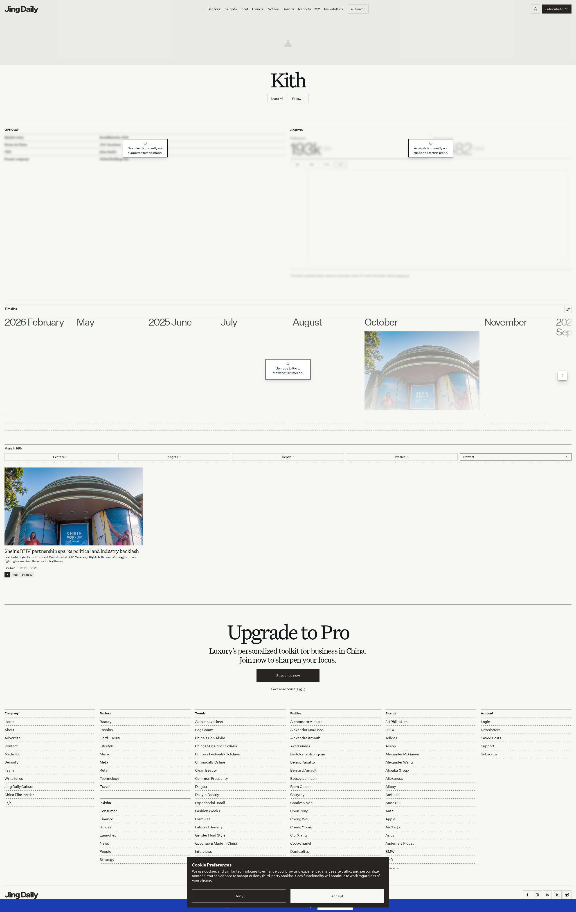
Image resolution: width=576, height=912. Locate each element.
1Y (340, 164)
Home (9, 721)
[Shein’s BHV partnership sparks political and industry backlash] (73, 506)
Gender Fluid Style (210, 835)
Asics (389, 835)
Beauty (105, 721)
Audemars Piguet (399, 843)
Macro (105, 754)
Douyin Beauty (207, 794)
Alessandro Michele (306, 721)
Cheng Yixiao (301, 827)
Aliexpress (394, 778)
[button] (535, 9)
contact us (402, 275)
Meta (104, 762)
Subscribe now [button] (288, 675)
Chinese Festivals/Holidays (217, 754)
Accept (337, 896)
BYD (389, 859)
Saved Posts (491, 738)
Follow (296, 98)
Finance (106, 819)
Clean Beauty (206, 770)
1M (297, 164)
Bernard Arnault (303, 770)
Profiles (273, 9)
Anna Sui (392, 802)
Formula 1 (203, 819)
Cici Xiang (298, 835)
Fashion (106, 729)
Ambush (392, 794)
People (105, 851)
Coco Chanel (300, 843)
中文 (8, 802)
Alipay (390, 786)
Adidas (391, 738)
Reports (304, 9)
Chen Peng (299, 811)
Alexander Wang (399, 762)
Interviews (203, 851)
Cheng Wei (299, 819)
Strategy (27, 574)
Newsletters (334, 9)
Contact (11, 746)
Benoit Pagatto (302, 762)
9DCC (390, 729)
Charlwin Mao (301, 802)
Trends (257, 9)
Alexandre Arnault (305, 738)
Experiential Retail (210, 802)
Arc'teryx (393, 827)
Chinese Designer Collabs (216, 746)
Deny (238, 896)
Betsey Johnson (303, 778)
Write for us (13, 778)
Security (11, 762)
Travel (105, 786)
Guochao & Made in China (216, 843)
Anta (389, 811)
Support (487, 746)
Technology (109, 778)
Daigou (201, 786)
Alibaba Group (397, 770)
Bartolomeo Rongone (307, 754)
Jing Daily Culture (18, 786)
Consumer (108, 811)
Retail (14, 574)
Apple (390, 819)
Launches (108, 835)
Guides (105, 827)
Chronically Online (210, 762)
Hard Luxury (110, 738)
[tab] (359, 146)
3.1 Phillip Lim (396, 721)
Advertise (12, 738)
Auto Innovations (209, 721)
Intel (244, 9)
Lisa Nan (9, 568)
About (9, 729)
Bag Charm (204, 729)
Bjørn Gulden (301, 786)
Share (275, 98)
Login (301, 689)
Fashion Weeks (207, 811)
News (104, 843)
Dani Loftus (299, 851)
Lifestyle (107, 746)
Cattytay (297, 794)
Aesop (390, 746)
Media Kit (12, 754)
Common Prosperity (211, 778)
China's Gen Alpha (210, 738)
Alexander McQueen (307, 729)
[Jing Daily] (21, 9)
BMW (390, 851)
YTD (326, 164)
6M (312, 164)
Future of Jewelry (209, 827)
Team (9, 770)
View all (390, 868)
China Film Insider (19, 794)
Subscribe (489, 754)
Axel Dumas (300, 746)
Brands (288, 9)
